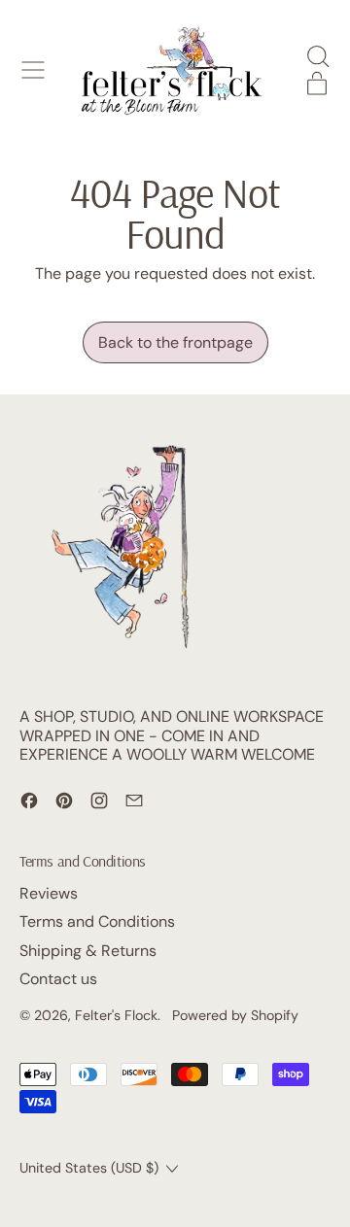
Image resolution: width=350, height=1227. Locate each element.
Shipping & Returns (88, 950)
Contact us (58, 979)
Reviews (48, 893)
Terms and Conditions (97, 921)
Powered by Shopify (235, 1015)
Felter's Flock (116, 1015)
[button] (317, 56)
